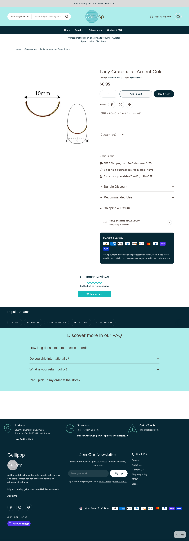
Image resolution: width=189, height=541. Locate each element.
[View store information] (169, 222)
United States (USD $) (95, 508)
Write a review (94, 294)
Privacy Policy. (120, 481)
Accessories (30, 49)
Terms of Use (105, 481)
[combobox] (39, 16)
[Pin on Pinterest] (129, 104)
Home (18, 49)
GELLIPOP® (114, 77)
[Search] (67, 16)
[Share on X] (120, 104)
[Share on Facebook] (111, 104)
